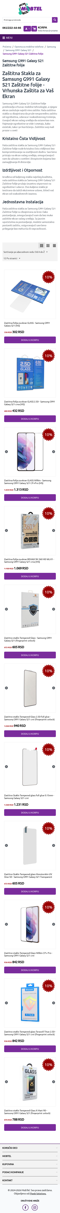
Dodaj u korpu (30, 339)
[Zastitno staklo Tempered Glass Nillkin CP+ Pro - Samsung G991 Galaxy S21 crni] (30, 924)
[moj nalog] (27, 28)
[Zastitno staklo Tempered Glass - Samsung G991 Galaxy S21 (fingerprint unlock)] (30, 609)
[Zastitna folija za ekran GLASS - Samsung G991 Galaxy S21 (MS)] (30, 293)
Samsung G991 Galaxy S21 (18, 50)
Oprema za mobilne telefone (29, 46)
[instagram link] (35, 1208)
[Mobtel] (30, 8)
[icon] (41, 245)
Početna (7, 46)
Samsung (51, 46)
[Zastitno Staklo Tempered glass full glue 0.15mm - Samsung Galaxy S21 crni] (30, 766)
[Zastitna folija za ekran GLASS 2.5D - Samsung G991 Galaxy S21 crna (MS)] (30, 372)
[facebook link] (26, 1208)
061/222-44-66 (11, 27)
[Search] (55, 20)
